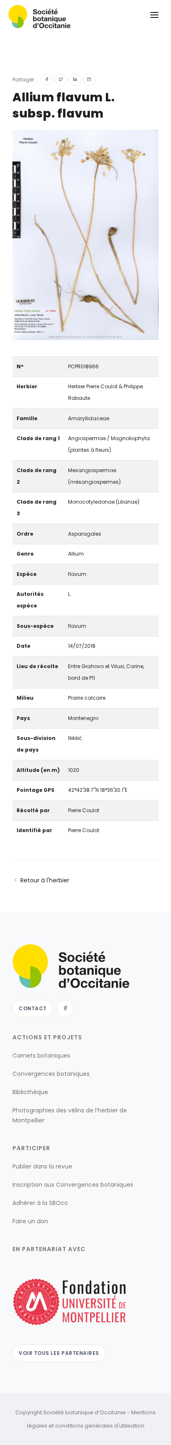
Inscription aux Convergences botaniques (72, 1184)
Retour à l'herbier (44, 880)
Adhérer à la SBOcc (40, 1203)
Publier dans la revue (42, 1166)
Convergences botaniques (51, 1074)
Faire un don (30, 1221)
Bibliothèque (30, 1092)
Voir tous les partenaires (59, 1353)
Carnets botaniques (41, 1055)
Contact (33, 1008)
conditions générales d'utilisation (99, 1426)
